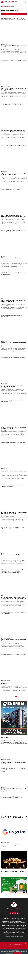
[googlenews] (17, 913)
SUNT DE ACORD (18, 953)
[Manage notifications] (25, 944)
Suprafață (7, 6)
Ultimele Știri (6, 737)
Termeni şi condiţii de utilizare (16, 944)
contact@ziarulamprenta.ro (17, 936)
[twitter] (15, 913)
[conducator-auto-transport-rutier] (14, 893)
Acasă (2, 6)
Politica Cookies (20, 946)
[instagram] (13, 913)
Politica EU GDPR (13, 948)
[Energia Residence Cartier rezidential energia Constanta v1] (14, 734)
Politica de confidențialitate (10, 946)
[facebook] (10, 913)
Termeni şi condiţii (20, 951)
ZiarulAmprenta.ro (15, 950)
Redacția (7, 944)
